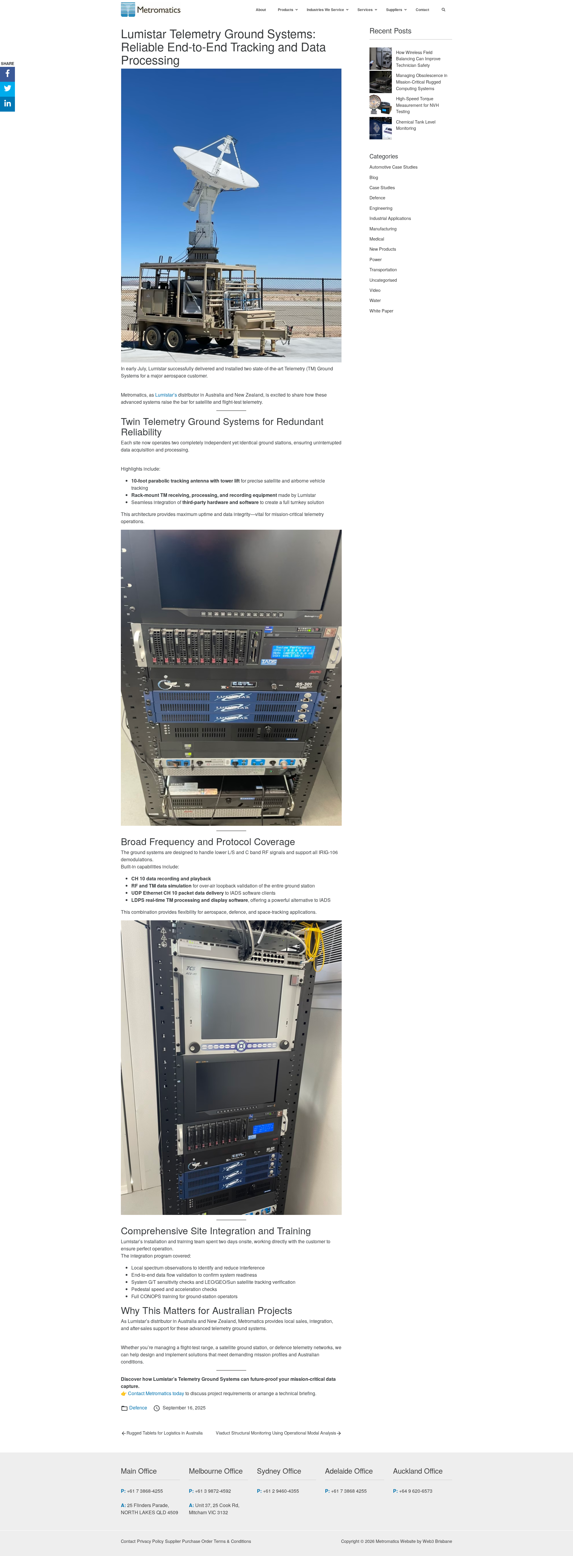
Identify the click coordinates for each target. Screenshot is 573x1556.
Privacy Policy (150, 1541)
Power (375, 259)
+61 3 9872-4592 (213, 1490)
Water (375, 300)
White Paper (381, 310)
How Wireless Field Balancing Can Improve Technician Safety (418, 58)
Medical (376, 238)
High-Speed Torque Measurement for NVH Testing (417, 104)
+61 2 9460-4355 (281, 1490)
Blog (373, 177)
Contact (128, 1541)
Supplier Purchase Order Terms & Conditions (208, 1541)
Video (375, 290)
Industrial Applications (390, 218)
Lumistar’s (166, 394)
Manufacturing (383, 228)
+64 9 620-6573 (415, 1490)
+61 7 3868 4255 (349, 1490)
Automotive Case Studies (393, 167)
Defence (138, 1407)
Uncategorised (383, 280)
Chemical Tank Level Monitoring (415, 124)
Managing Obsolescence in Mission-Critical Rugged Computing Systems (421, 81)
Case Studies (382, 187)
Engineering (380, 208)
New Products (382, 249)
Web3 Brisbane (437, 1541)
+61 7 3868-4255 (145, 1490)
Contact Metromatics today (156, 1393)
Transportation (383, 269)
